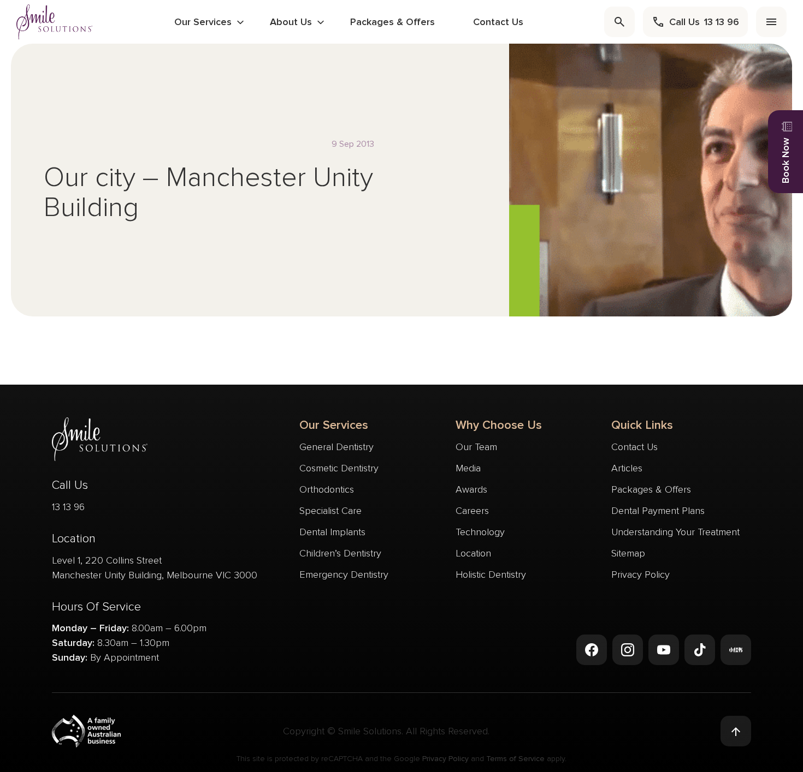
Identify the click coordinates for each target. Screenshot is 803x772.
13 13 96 (68, 507)
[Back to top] (736, 731)
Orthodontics (326, 489)
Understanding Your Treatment (675, 532)
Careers (472, 511)
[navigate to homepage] (54, 21)
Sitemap (628, 553)
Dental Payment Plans (658, 511)
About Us (291, 22)
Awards (471, 489)
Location (473, 553)
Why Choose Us (499, 425)
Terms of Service (515, 758)
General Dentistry (336, 447)
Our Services (203, 22)
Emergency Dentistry (343, 574)
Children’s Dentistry (340, 553)
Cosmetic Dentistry (339, 468)
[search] (619, 22)
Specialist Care (330, 511)
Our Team (476, 447)
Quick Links (642, 425)
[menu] (771, 22)
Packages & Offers (392, 22)
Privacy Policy (640, 574)
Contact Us (498, 22)
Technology (480, 532)
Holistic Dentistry (491, 574)
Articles (626, 468)
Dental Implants (332, 532)
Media (468, 468)
